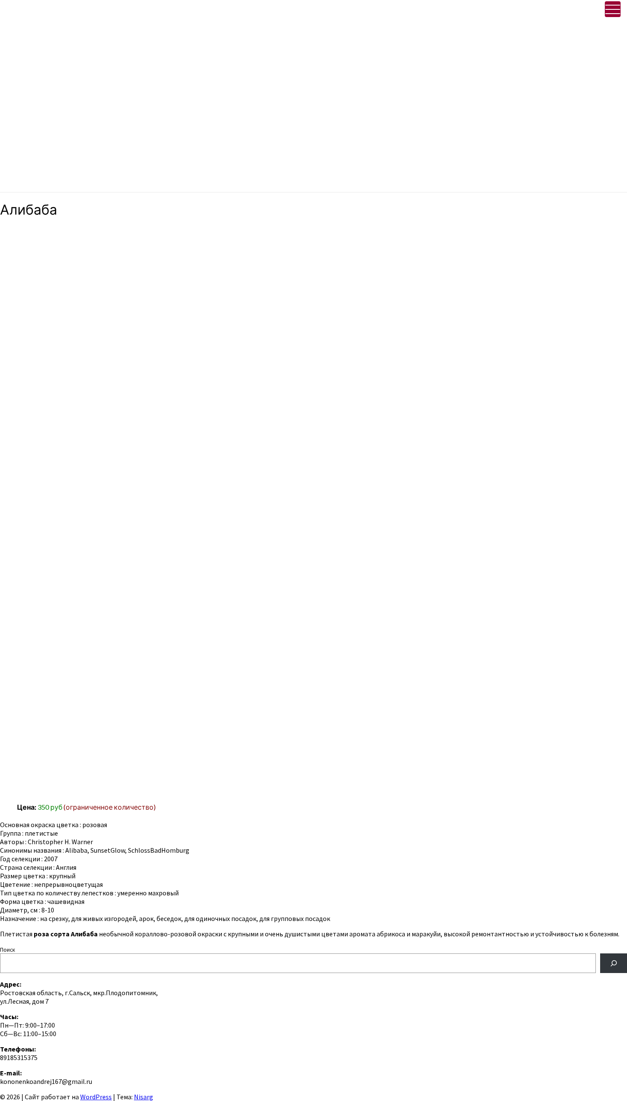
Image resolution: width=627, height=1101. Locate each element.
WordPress (96, 1096)
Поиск (7, 949)
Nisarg (143, 1096)
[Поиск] (613, 963)
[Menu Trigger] (613, 9)
